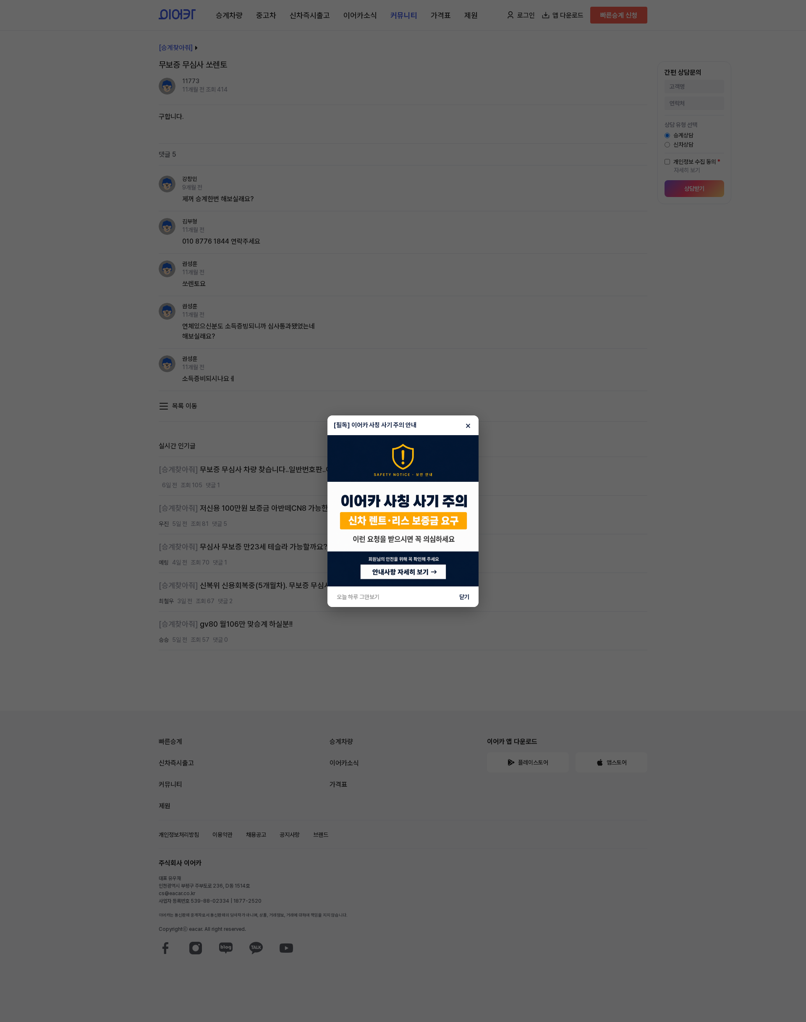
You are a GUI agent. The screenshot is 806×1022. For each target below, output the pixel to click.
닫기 (464, 597)
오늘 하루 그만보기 (358, 597)
